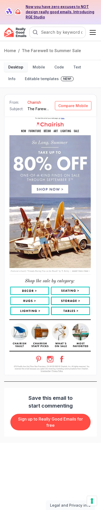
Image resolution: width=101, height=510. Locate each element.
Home (10, 50)
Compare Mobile (73, 105)
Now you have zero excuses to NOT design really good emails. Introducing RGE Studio (60, 12)
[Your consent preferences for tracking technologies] (92, 501)
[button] (91, 32)
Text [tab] (77, 67)
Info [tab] (12, 78)
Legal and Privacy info (70, 505)
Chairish (34, 102)
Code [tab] (59, 67)
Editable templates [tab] (48, 78)
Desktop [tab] (15, 67)
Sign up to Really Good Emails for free (50, 422)
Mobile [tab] (39, 67)
